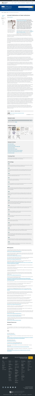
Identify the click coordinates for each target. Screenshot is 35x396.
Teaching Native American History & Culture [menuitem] (17, 376)
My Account (28, 0)
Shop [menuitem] (28, 368)
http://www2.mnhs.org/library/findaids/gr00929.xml (14, 251)
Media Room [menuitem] (22, 372)
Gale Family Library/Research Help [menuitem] (11, 369)
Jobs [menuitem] (21, 373)
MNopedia (5, 12)
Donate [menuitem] (28, 365)
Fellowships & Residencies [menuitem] (23, 376)
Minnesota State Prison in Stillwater (21, 20)
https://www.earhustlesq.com (11, 334)
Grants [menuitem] (22, 378)
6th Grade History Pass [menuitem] (16, 382)
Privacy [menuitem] (12, 394)
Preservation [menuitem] (10, 380)
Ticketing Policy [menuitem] (19, 394)
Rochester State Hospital (11, 147)
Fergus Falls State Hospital (11, 145)
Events (22, 0)
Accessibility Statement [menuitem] (29, 394)
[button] (13, 2)
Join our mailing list (30, 357)
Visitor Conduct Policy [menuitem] (24, 394)
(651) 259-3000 (26, 388)
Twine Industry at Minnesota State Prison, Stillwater (15, 151)
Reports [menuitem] (22, 369)
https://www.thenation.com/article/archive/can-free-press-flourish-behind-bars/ (18, 346)
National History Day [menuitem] (17, 368)
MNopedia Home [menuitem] (3, 16)
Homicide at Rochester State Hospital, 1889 (14, 146)
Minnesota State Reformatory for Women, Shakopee (15, 150)
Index (7, 12)
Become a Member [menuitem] (3, 365)
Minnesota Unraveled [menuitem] (10, 377)
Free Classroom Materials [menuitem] (17, 364)
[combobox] (25, 7)
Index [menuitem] (3, 18)
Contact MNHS (31, 388)
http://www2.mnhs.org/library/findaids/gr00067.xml (14, 255)
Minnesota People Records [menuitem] (10, 364)
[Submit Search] (32, 7)
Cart (32, 0)
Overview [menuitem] (10, 362)
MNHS (2, 12)
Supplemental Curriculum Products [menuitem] (16, 373)
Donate (16, 0)
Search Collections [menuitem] (10, 366)
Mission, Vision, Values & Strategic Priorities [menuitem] (23, 365)
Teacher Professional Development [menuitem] (16, 370)
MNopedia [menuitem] (10, 379)
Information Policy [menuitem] (16, 394)
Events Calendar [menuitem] (4, 369)
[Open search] (32, 3)
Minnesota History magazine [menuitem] (10, 375)
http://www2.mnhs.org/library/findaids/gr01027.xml (14, 259)
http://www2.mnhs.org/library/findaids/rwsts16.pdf (14, 320)
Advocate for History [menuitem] (29, 370)
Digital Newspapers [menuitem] (10, 371)
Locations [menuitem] (3, 362)
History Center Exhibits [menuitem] (4, 368)
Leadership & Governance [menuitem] (22, 368)
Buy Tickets (24, 0)
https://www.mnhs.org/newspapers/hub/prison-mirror (14, 343)
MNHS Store (13, 0)
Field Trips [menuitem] (16, 378)
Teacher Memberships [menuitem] (16, 380)
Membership (19, 0)
